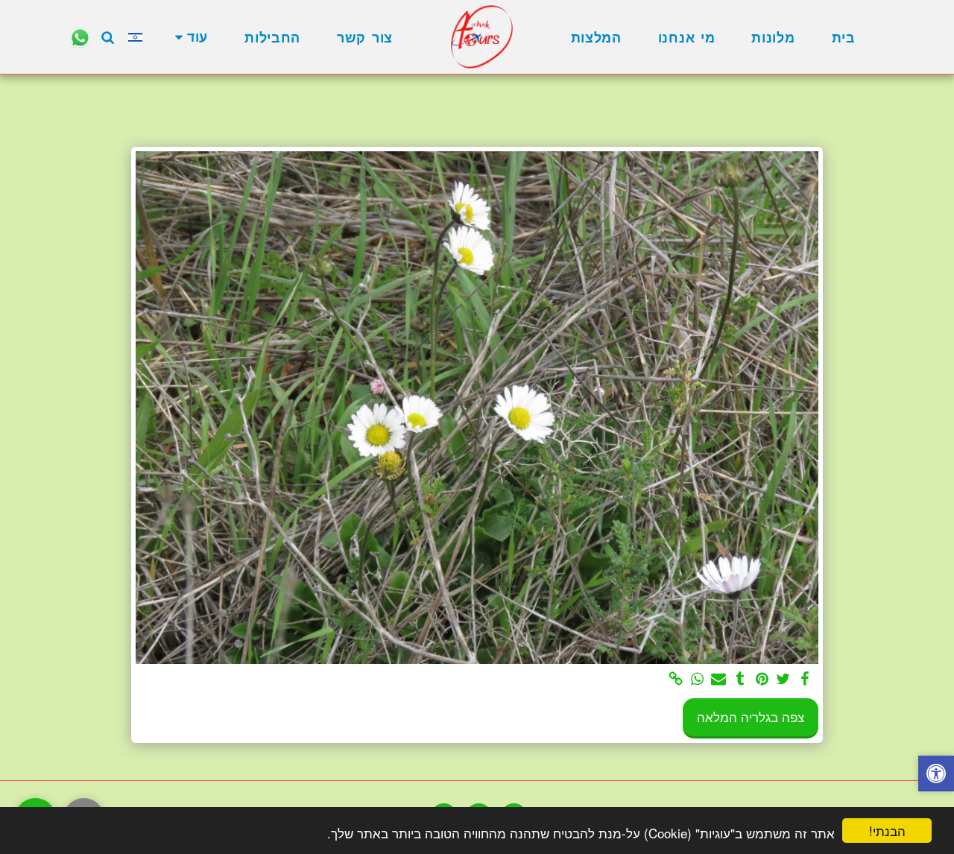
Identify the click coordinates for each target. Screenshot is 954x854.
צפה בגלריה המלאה (750, 717)
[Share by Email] (719, 679)
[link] (675, 679)
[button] (108, 37)
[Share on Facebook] (805, 679)
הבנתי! (887, 830)
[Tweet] (784, 679)
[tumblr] (740, 679)
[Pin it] (762, 679)
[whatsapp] (697, 679)
